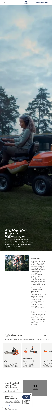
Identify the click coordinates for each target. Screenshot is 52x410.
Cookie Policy (7, 405)
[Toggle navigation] (4, 2)
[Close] (30, 394)
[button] (6, 370)
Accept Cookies (26, 397)
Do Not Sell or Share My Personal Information (26, 402)
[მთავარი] (26, 3)
